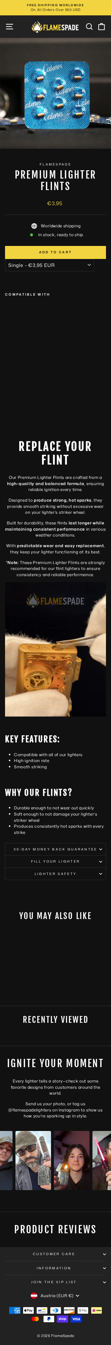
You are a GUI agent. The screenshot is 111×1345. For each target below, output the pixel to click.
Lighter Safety (55, 873)
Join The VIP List (54, 1282)
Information (54, 1268)
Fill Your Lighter (55, 861)
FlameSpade (55, 164)
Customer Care (54, 1254)
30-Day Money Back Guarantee (55, 849)
